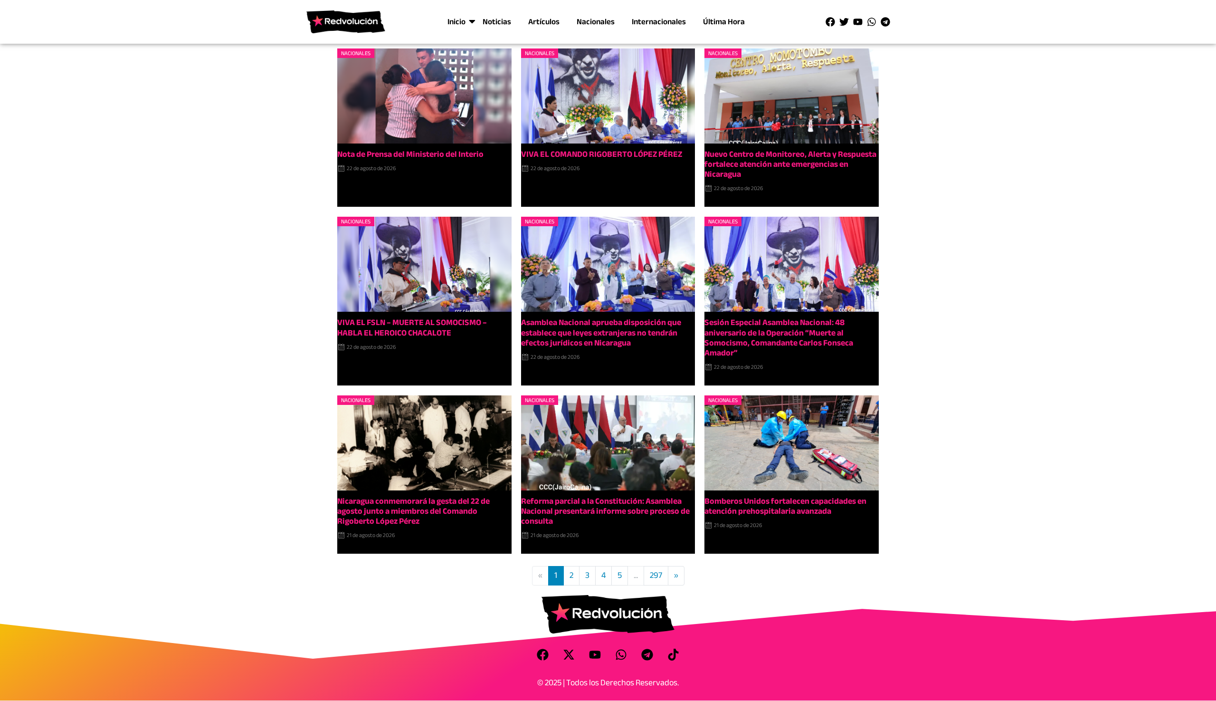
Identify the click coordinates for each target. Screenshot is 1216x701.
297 (656, 575)
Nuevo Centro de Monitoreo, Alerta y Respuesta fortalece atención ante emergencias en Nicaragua (790, 164)
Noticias (497, 21)
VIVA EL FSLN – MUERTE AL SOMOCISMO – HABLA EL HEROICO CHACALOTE (412, 327)
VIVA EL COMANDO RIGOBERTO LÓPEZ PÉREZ (601, 154)
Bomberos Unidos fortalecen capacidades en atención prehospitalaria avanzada (785, 506)
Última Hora (724, 21)
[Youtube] (858, 22)
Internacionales (659, 21)
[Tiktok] (673, 655)
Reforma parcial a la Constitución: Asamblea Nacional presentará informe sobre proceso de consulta (605, 511)
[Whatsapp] (871, 22)
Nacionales (596, 21)
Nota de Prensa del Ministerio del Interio (410, 154)
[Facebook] (830, 22)
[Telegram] (885, 22)
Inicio (456, 21)
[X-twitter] (569, 655)
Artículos (544, 21)
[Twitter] (844, 22)
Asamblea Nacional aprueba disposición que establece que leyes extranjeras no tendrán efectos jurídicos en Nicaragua (601, 332)
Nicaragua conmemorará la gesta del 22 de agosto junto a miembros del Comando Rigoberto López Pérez (413, 511)
